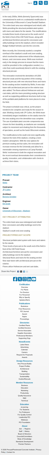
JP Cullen (7, 190)
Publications (24, 304)
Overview (24, 287)
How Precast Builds (24, 364)
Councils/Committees (24, 436)
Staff (20, 431)
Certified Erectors (24, 328)
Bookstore (24, 306)
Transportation (24, 374)
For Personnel (24, 295)
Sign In (30, 3)
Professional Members (24, 336)
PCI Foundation (24, 422)
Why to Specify (24, 297)
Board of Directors (24, 434)
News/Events (24, 342)
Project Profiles (24, 366)
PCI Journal (24, 311)
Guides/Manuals (24, 379)
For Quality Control (24, 415)
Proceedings (24, 319)
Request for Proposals (25, 355)
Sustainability (24, 376)
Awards (24, 357)
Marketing (24, 390)
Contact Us (11, 452)
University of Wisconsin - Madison (16, 211)
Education (24, 388)
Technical (24, 401)
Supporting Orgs (24, 338)
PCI (5, 5)
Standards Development (24, 441)
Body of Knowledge (24, 439)
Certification (24, 284)
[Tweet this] (21, 271)
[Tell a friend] (27, 271)
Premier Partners (24, 444)
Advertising (24, 347)
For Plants (24, 290)
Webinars (24, 420)
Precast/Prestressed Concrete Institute (21, 450)
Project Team (10, 175)
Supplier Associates (25, 333)
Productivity (24, 393)
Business (24, 385)
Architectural (24, 369)
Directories (24, 323)
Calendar (24, 350)
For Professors (24, 412)
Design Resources (25, 361)
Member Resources (24, 383)
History (27, 431)
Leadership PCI (24, 417)
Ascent (24, 314)
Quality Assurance (24, 396)
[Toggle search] (41, 3)
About (24, 426)
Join (20, 429)
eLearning (24, 407)
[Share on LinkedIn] (24, 271)
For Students (24, 409)
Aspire (24, 316)
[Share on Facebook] (18, 271)
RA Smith (6, 204)
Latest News (24, 345)
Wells (5, 183)
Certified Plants (24, 325)
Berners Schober (9, 197)
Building (24, 371)
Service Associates (24, 330)
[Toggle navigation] (46, 3)
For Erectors (24, 292)
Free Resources (24, 309)
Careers (24, 352)
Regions (27, 429)
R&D (24, 398)
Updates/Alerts (24, 300)
